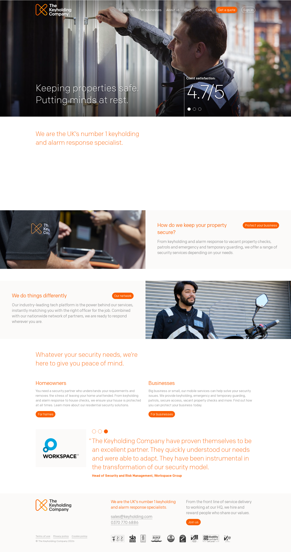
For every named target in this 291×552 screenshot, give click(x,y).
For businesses (162, 414)
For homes (45, 414)
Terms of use (43, 536)
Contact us (204, 10)
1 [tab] (189, 109)
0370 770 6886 (124, 523)
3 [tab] (199, 109)
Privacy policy (61, 536)
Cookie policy (79, 536)
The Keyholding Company (54, 10)
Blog (187, 10)
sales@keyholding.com (131, 517)
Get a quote (226, 10)
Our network (123, 296)
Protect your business (261, 225)
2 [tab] (194, 109)
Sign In (248, 10)
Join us (193, 522)
